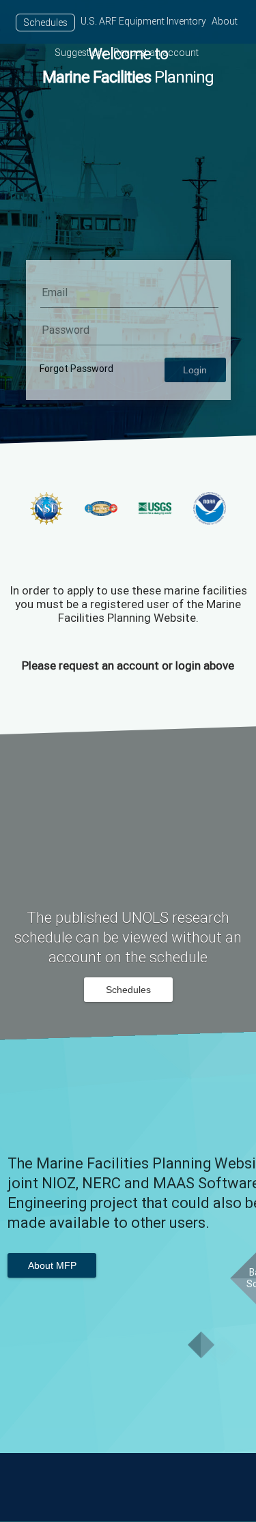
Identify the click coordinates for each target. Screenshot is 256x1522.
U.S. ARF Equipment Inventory (143, 21)
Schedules (45, 22)
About (225, 21)
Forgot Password (76, 368)
